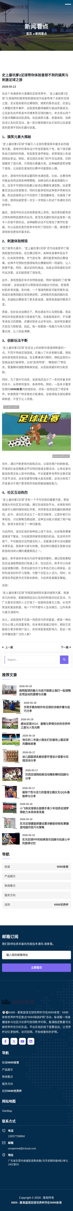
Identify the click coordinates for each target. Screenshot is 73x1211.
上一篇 (9, 647)
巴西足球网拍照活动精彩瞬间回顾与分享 (47, 776)
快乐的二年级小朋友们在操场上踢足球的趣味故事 (45, 741)
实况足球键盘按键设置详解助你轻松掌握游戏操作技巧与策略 (44, 825)
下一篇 (64, 647)
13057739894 (16, 1136)
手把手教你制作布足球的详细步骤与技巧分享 (47, 709)
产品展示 (10, 876)
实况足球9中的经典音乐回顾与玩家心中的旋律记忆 (46, 841)
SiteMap (7, 1110)
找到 (36, 904)
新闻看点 (10, 885)
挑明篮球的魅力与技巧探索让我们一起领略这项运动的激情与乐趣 (45, 692)
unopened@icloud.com (22, 1148)
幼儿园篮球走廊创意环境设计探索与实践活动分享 (45, 758)
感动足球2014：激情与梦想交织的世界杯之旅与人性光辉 (45, 725)
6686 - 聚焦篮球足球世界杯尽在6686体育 (36, 1202)
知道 (36, 866)
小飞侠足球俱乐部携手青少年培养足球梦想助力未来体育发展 (44, 810)
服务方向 (10, 895)
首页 (29, 33)
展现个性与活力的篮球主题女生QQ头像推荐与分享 (46, 794)
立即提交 (36, 967)
